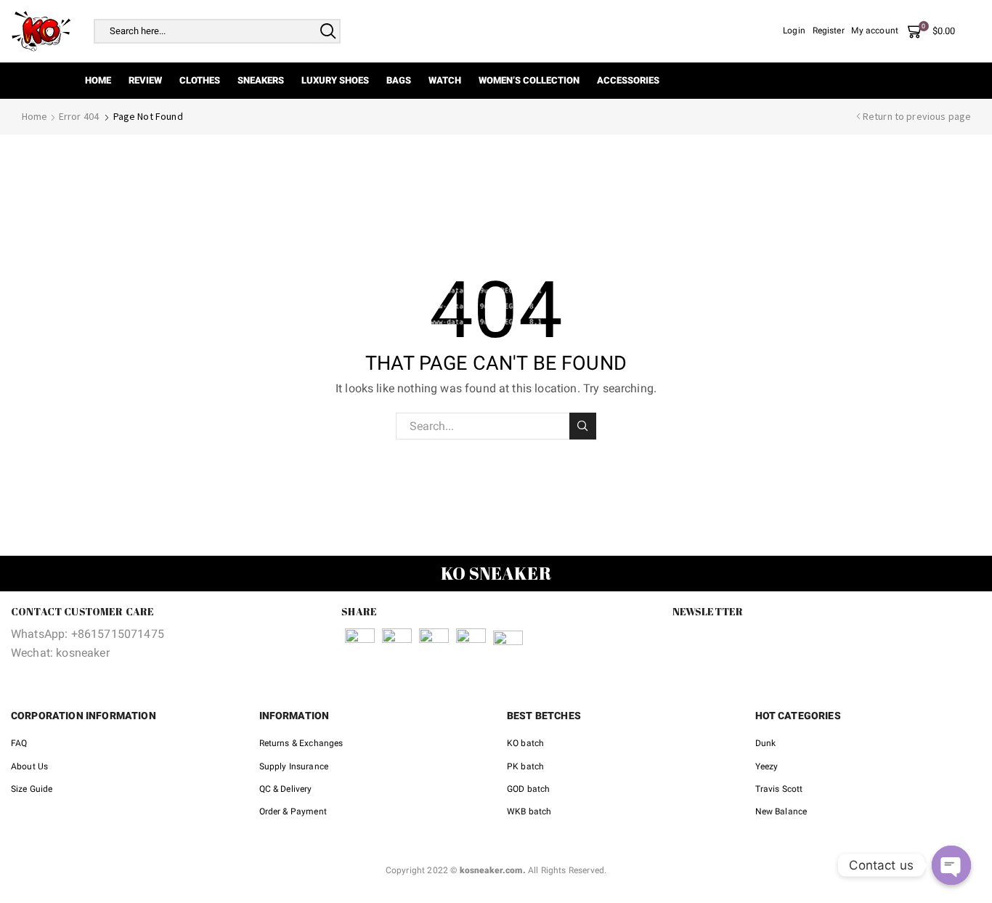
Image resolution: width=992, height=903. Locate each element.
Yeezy (766, 766)
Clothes (199, 80)
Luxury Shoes (335, 80)
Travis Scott (779, 789)
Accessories (628, 80)
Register (829, 30)
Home (98, 80)
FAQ (19, 743)
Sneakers (260, 80)
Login (794, 30)
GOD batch (528, 789)
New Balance (781, 811)
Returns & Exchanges (301, 743)
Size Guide (32, 789)
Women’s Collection (529, 80)
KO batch (525, 743)
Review (145, 80)
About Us (29, 766)
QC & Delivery (285, 789)
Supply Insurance (294, 766)
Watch (444, 80)
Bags (398, 80)
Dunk (765, 743)
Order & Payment (293, 811)
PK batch (525, 766)
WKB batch (529, 811)
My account (874, 30)
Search (582, 426)
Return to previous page (917, 116)
